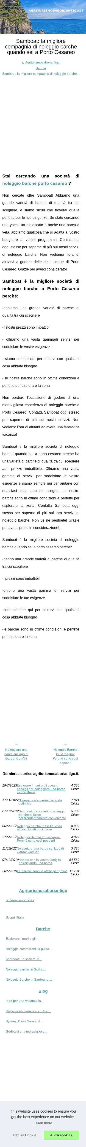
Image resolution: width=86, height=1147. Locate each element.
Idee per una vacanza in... (25, 1001)
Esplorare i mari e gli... (22, 938)
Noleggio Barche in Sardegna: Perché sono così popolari (65, 756)
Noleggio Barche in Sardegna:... (29, 979)
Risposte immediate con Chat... (28, 1011)
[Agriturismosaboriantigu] (43, 17)
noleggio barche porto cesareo (34, 183)
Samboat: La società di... (24, 959)
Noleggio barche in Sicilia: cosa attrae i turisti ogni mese (39, 827)
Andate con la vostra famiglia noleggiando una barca (40, 861)
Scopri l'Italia (15, 917)
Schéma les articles (20, 900)
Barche (41, 68)
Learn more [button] (43, 1123)
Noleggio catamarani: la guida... (29, 949)
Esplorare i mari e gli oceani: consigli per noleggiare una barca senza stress (41, 789)
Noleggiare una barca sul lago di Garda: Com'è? (16, 754)
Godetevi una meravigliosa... (26, 1031)
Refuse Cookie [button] (24, 1135)
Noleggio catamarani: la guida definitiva (40, 802)
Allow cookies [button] (61, 1135)
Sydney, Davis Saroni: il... (24, 1021)
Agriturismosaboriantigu (42, 62)
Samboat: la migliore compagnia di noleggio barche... (41, 73)
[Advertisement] (43, 122)
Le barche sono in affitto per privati (42, 871)
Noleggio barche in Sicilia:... (26, 969)
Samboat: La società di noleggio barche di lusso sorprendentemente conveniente (42, 815)
